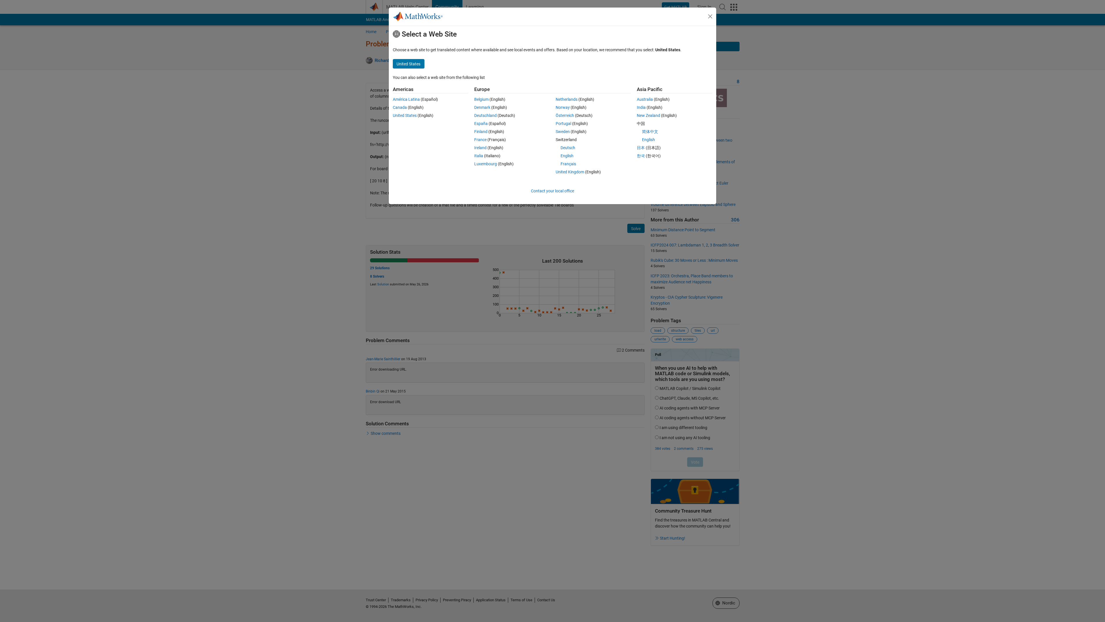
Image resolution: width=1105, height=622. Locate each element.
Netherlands (567, 99)
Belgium (481, 99)
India (641, 107)
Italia (478, 155)
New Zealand (648, 115)
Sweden (563, 131)
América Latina (406, 99)
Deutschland (485, 115)
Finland (480, 131)
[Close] (710, 16)
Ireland (480, 147)
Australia (645, 99)
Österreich (565, 115)
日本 (641, 147)
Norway (563, 107)
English (567, 155)
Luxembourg (485, 164)
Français (568, 164)
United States (405, 115)
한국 (641, 155)
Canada (400, 107)
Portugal (563, 123)
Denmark (482, 107)
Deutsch (568, 147)
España (481, 123)
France (480, 139)
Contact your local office (552, 191)
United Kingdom (570, 172)
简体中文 (650, 131)
